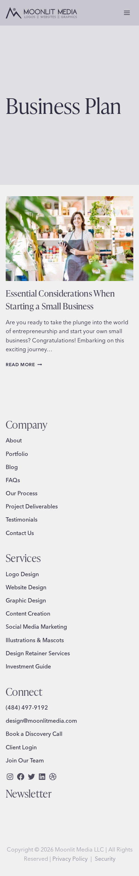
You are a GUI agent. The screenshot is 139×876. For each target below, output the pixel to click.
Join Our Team (25, 760)
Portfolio (17, 453)
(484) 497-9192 (27, 707)
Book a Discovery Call (34, 733)
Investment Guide (28, 666)
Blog (12, 466)
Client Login (21, 747)
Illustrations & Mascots (35, 640)
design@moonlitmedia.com (41, 720)
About (14, 440)
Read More (24, 364)
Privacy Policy (70, 858)
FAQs (13, 480)
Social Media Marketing (36, 626)
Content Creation (28, 613)
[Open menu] (126, 12)
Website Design (26, 587)
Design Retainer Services (38, 653)
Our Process (21, 493)
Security (105, 858)
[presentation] (69, 238)
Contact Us (20, 532)
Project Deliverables (32, 506)
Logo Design (22, 574)
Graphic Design (26, 600)
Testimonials (21, 519)
